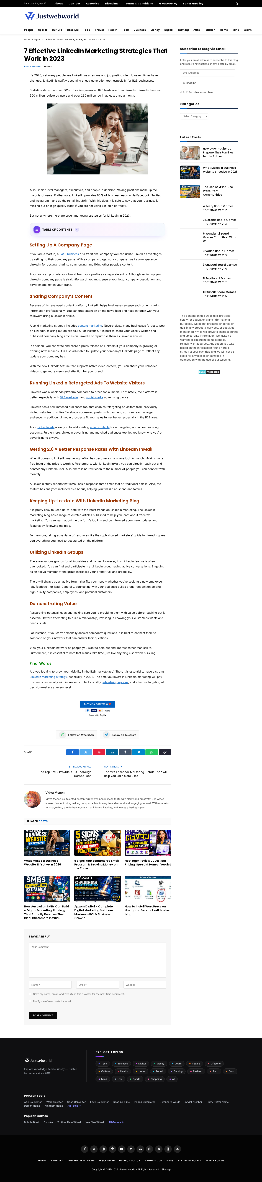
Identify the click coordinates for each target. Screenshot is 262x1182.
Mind (236, 30)
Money (155, 30)
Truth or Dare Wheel (69, 1122)
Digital (168, 30)
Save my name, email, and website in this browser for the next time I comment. (79, 993)
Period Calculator (144, 1101)
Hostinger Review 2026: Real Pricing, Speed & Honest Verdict (148, 863)
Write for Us (215, 1160)
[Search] (236, 3)
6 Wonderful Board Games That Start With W (219, 237)
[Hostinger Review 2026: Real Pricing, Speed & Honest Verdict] (148, 843)
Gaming (183, 30)
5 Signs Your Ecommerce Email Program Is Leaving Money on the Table (96, 864)
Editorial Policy (193, 3)
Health (112, 30)
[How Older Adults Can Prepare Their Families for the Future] (190, 153)
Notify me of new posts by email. (52, 1001)
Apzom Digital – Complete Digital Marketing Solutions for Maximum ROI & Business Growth (96, 912)
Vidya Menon (32, 66)
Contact (74, 3)
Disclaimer (112, 3)
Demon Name (32, 1105)
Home (224, 30)
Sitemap (166, 1169)
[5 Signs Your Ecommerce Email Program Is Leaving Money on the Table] (97, 843)
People (29, 30)
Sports (42, 30)
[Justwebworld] (51, 16)
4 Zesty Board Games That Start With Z (218, 208)
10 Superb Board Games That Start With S (219, 294)
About (59, 3)
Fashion (210, 30)
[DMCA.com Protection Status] (209, 373)
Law (119, 1079)
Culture (57, 30)
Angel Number (193, 1101)
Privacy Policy (167, 3)
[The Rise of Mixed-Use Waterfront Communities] (190, 191)
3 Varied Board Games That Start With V (219, 253)
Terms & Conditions (139, 3)
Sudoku (48, 1122)
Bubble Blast (31, 1122)
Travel (99, 30)
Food (86, 30)
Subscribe (189, 83)
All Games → (116, 1122)
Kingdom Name (54, 1105)
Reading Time (121, 1101)
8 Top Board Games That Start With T (217, 280)
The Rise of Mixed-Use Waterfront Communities (218, 190)
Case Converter (76, 1101)
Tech (125, 30)
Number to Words (170, 1101)
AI (173, 1079)
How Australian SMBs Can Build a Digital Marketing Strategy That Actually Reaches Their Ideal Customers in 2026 (46, 912)
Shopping (156, 1079)
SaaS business (69, 254)
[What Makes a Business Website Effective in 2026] (47, 843)
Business (140, 30)
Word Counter (54, 1101)
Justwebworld (127, 1169)
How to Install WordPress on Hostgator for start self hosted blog (147, 910)
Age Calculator (33, 1101)
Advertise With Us (81, 1160)
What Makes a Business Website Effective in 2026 (42, 863)
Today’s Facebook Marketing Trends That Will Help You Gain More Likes (135, 774)
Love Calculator (99, 1101)
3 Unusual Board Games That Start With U (220, 266)
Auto (196, 30)
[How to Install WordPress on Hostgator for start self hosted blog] (148, 889)
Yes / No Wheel (95, 1122)
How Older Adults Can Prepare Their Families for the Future (218, 152)
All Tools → (74, 1105)
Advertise (92, 3)
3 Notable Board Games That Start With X (220, 221)
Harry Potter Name (218, 1101)
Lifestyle (73, 30)
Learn (248, 30)
